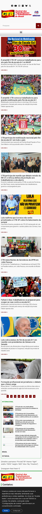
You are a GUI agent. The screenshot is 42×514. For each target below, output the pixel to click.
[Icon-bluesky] (26, 5)
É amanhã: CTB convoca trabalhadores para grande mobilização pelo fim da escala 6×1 (19, 99)
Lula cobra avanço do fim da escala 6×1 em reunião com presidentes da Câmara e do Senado (19, 342)
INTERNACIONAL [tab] (7, 402)
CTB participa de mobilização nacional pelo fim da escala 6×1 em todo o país (21, 139)
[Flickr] (22, 5)
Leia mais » (4, 70)
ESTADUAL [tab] (5, 456)
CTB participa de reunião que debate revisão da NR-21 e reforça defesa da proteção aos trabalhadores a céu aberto (21, 178)
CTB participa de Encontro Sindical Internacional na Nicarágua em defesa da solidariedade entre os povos (26, 445)
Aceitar (6, 510)
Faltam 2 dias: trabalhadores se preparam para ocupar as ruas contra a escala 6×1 (20, 301)
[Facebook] (12, 5)
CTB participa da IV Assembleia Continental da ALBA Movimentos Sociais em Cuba (25, 430)
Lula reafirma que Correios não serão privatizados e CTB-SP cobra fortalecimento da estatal (21, 220)
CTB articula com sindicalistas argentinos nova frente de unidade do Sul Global (26, 408)
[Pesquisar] (38, 25)
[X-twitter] (30, 5)
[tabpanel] (21, 427)
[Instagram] (19, 5)
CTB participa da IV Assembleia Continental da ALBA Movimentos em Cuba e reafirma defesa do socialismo (26, 415)
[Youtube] (15, 5)
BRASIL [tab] (4, 452)
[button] (21, 32)
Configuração (16, 510)
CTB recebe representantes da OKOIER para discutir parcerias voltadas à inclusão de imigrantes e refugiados (25, 423)
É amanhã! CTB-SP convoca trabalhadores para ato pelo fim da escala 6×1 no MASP (21, 61)
